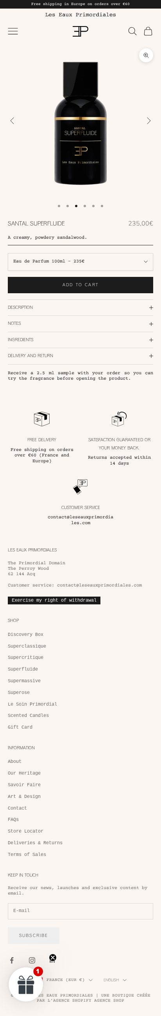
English (111, 980)
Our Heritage (24, 773)
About (14, 761)
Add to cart (80, 285)
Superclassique (27, 646)
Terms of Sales (27, 855)
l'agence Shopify (69, 1000)
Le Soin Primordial (32, 704)
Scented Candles (28, 715)
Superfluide (23, 669)
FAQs (13, 819)
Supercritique (25, 657)
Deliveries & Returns (35, 843)
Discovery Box (25, 634)
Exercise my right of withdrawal (54, 600)
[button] (26, 984)
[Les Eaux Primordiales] (80, 14)
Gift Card (20, 727)
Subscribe (33, 935)
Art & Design (24, 796)
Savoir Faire (24, 785)
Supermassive (24, 681)
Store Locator (25, 831)
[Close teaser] (53, 957)
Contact (17, 808)
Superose (19, 693)
